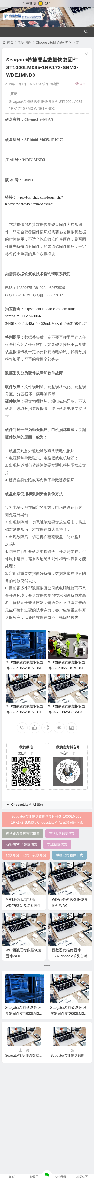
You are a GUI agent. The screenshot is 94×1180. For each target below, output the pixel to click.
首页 (10, 42)
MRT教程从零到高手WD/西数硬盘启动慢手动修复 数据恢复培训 (23, 906)
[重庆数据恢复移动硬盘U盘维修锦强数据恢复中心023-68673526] (22, 16)
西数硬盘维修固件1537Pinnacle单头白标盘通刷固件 (69, 956)
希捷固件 (24, 42)
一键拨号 (33, 1177)
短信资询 (61, 1177)
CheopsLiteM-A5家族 (52, 42)
